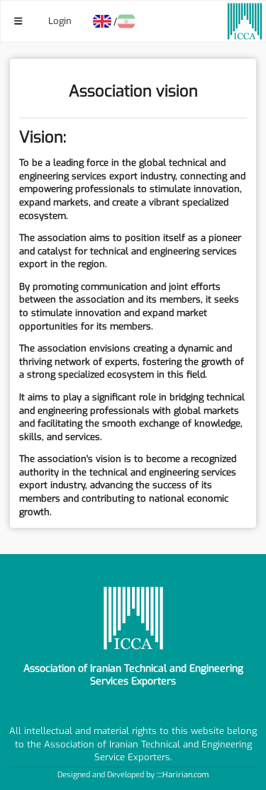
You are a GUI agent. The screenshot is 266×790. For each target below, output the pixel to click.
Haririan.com (185, 774)
